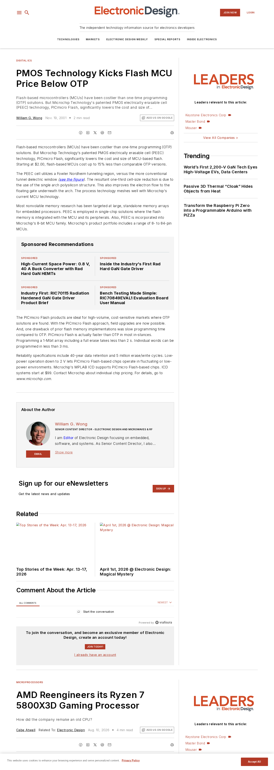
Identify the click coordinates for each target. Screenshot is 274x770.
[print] (172, 133)
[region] (95, 612)
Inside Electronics (202, 39)
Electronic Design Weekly (127, 39)
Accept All (254, 761)
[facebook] (81, 133)
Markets (93, 39)
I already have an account (95, 655)
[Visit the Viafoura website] (163, 622)
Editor (68, 438)
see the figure (71, 179)
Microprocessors (29, 682)
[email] (110, 133)
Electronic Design (71, 730)
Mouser (191, 128)
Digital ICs (24, 60)
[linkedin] (88, 133)
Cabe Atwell (25, 730)
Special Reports (167, 39)
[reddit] (102, 133)
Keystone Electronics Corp (205, 115)
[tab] (28, 602)
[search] (27, 13)
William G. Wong (29, 118)
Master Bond (195, 121)
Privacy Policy (131, 760)
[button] (19, 13)
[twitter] (95, 133)
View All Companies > (220, 138)
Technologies (68, 39)
